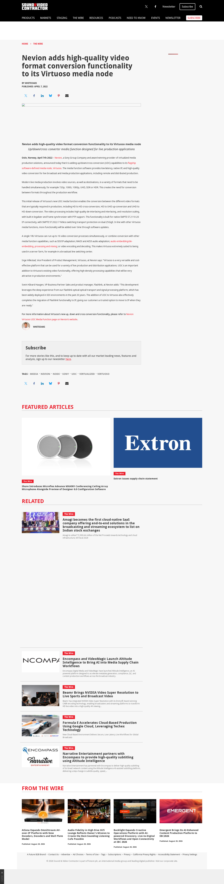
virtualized (87, 374)
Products (28, 18)
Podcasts (115, 18)
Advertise (65, 854)
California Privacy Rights (144, 854)
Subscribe (187, 6)
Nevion (58, 157)
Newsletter (169, 6)
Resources (96, 18)
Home (25, 43)
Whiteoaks (31, 83)
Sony (65, 374)
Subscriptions (114, 854)
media (34, 374)
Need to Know (136, 18)
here (68, 359)
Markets (45, 18)
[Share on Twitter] (26, 96)
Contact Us (53, 854)
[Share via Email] (67, 96)
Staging (62, 18)
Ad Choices (78, 854)
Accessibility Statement (169, 854)
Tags (103, 854)
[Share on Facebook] (34, 96)
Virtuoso (103, 374)
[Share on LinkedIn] (42, 96)
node (56, 374)
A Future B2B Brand (36, 854)
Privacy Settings (190, 854)
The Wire (78, 18)
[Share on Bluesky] (50, 96)
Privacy (127, 854)
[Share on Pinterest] (59, 96)
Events (155, 18)
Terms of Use (92, 854)
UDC (74, 374)
